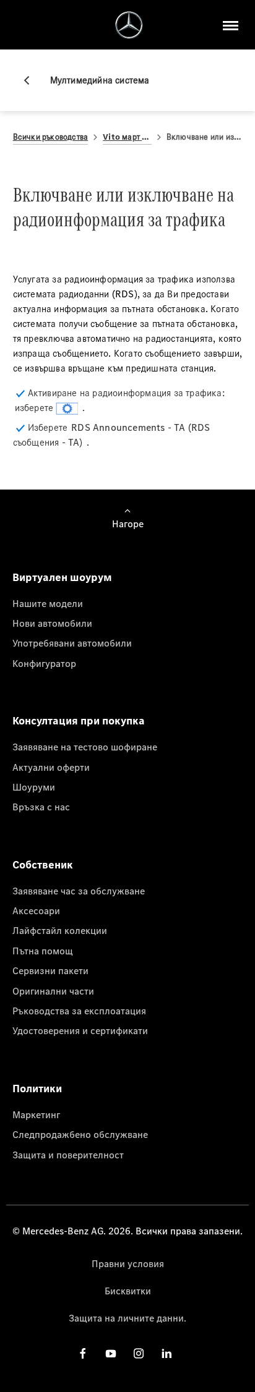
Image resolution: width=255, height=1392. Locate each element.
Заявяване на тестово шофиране (84, 747)
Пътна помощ (42, 950)
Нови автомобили (52, 623)
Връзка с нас (41, 806)
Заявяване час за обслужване (78, 891)
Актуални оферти (51, 767)
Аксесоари (36, 910)
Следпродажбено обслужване (80, 1134)
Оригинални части (53, 991)
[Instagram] (138, 1352)
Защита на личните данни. (127, 1318)
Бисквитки (128, 1290)
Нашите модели (47, 603)
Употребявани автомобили (72, 643)
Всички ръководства (51, 137)
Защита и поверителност (68, 1154)
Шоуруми (33, 787)
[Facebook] (83, 1352)
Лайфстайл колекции (59, 930)
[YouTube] (110, 1352)
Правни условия (128, 1263)
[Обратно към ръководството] (31, 80)
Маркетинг (36, 1114)
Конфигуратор (44, 663)
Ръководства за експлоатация (79, 1010)
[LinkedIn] (166, 1352)
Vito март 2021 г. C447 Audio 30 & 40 (127, 137)
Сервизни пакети (50, 970)
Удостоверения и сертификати (80, 1030)
